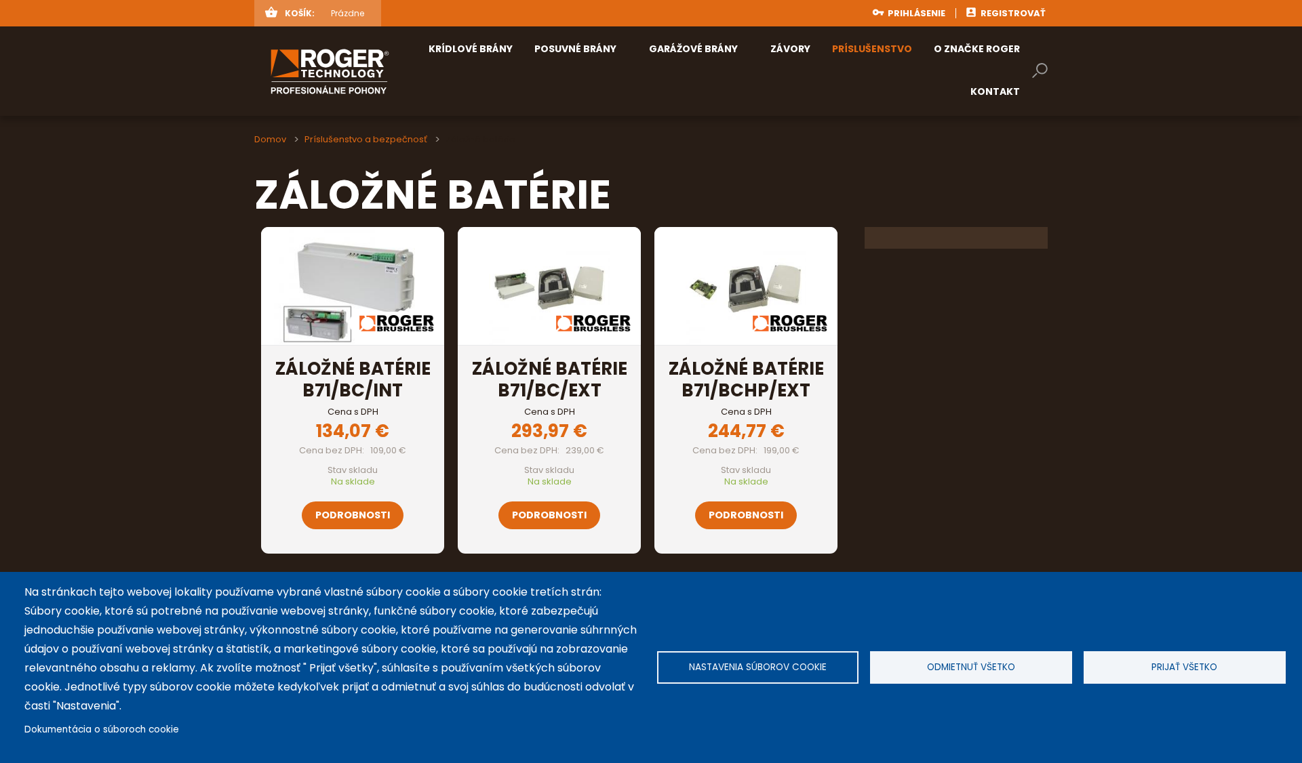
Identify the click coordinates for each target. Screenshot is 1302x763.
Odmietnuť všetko (971, 667)
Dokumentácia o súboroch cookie (101, 729)
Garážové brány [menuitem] (693, 49)
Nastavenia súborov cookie (758, 667)
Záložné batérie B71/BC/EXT (549, 379)
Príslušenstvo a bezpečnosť (365, 139)
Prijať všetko (1184, 667)
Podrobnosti (352, 515)
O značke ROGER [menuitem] (977, 49)
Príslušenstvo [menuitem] (872, 49)
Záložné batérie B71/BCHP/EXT (746, 379)
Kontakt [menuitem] (995, 91)
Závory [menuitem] (790, 49)
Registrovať (1013, 13)
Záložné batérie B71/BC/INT (353, 379)
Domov (270, 139)
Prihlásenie (916, 13)
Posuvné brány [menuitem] (575, 49)
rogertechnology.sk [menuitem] (351, 71)
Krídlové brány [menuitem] (471, 49)
